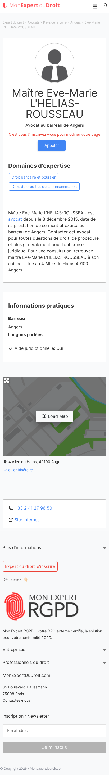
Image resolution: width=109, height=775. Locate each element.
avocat (15, 219)
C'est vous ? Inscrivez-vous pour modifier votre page (54, 134)
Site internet (27, 519)
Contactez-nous (16, 700)
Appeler (51, 145)
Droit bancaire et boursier (34, 177)
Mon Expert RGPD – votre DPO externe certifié (43, 631)
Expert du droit (13, 22)
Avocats (33, 22)
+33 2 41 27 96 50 (33, 508)
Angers (75, 22)
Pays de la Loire (55, 22)
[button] (105, 5)
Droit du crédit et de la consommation (44, 186)
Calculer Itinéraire (18, 470)
